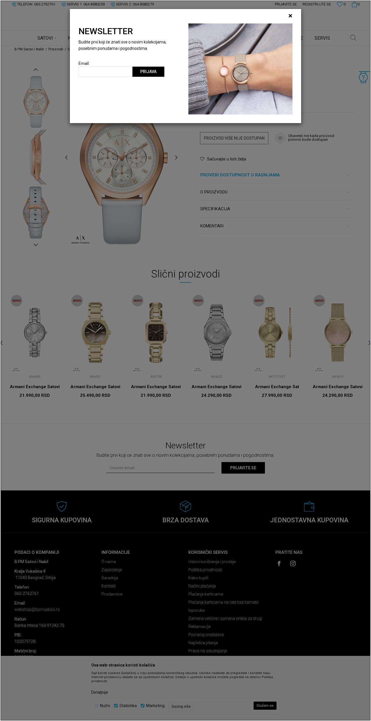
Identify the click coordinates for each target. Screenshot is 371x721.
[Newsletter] (240, 68)
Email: (84, 63)
